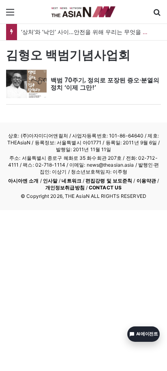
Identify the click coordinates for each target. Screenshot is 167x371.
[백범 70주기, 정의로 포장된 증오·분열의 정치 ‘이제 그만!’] (26, 84)
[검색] (157, 15)
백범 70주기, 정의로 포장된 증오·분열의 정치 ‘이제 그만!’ (105, 84)
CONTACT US (105, 187)
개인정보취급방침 (65, 187)
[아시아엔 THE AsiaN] (83, 12)
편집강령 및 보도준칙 (109, 181)
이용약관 (146, 181)
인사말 (50, 181)
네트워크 (71, 181)
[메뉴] (10, 15)
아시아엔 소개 (23, 181)
